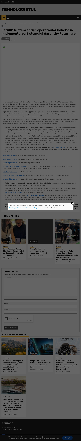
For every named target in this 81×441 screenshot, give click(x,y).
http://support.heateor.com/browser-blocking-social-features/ (28, 208)
